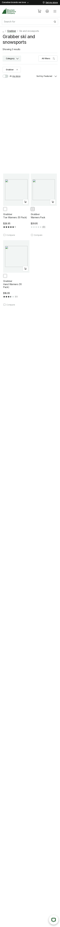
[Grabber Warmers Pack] (44, 205)
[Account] (47, 11)
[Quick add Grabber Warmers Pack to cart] (53, 202)
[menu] (55, 11)
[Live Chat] (53, 920)
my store (16, 76)
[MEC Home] (9, 11)
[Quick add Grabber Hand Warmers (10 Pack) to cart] (25, 268)
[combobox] (30, 21)
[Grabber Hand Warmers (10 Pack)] (16, 273)
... (3, 31)
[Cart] (39, 11)
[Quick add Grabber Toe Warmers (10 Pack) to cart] (25, 202)
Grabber (11, 31)
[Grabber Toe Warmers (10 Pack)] (16, 205)
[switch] (7, 76)
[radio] (5, 209)
